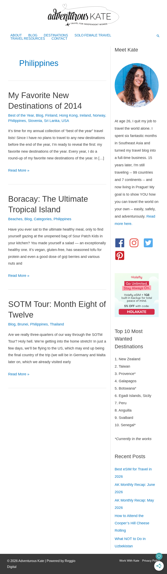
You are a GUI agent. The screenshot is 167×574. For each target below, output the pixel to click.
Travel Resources (27, 38)
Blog (32, 35)
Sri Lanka (51, 121)
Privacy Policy (151, 560)
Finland (51, 115)
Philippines (17, 121)
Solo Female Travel (93, 35)
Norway (99, 115)
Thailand (57, 324)
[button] (158, 36)
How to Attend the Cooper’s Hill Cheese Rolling (132, 523)
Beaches (15, 219)
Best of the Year (21, 115)
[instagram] (135, 243)
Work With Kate (129, 560)
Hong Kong (68, 115)
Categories (43, 219)
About (16, 35)
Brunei (23, 324)
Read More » (18, 171)
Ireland (85, 115)
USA (65, 121)
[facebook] (121, 243)
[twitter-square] (149, 243)
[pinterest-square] (121, 255)
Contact (59, 38)
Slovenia (35, 121)
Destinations (56, 35)
